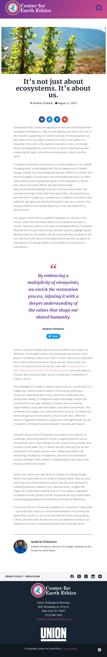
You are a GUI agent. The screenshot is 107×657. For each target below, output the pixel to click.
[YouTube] (100, 576)
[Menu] (99, 7)
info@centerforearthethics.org (53, 619)
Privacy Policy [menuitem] (14, 576)
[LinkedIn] (93, 576)
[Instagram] (86, 576)
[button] (42, 119)
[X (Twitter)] (79, 576)
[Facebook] (72, 576)
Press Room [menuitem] (32, 576)
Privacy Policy (70, 648)
